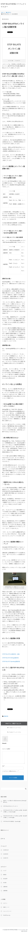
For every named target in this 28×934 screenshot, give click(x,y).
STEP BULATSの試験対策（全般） (11, 654)
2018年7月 (5, 858)
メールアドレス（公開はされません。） (10, 771)
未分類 (4, 882)
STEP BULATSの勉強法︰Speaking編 (11, 821)
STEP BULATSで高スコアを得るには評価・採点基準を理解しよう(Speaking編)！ (15, 811)
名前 (3, 766)
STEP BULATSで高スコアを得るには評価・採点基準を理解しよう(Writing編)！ (15, 816)
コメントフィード (7, 911)
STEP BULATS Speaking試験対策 (11, 661)
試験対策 (6, 716)
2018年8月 (5, 854)
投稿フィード (6, 907)
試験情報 (5, 890)
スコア (4, 870)
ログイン (5, 903)
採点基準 (5, 878)
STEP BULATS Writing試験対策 (10, 657)
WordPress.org (6, 915)
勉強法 (4, 874)
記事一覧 (3, 838)
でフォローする (15, 727)
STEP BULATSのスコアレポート (10, 806)
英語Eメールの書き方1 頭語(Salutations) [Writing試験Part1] (14, 801)
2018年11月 (6, 850)
